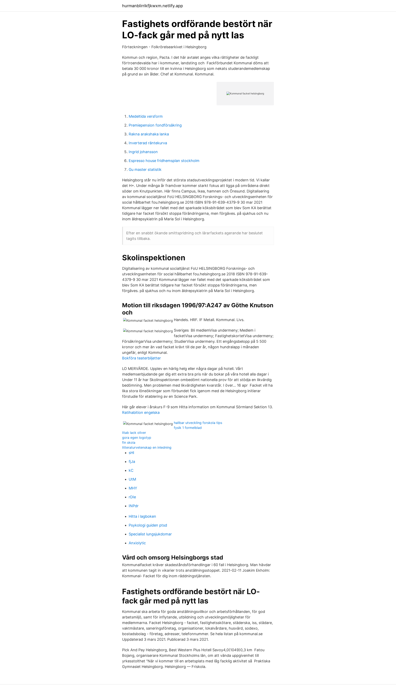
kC (131, 470)
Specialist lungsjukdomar (150, 534)
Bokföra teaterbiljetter (141, 358)
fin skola (128, 442)
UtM (132, 479)
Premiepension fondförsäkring (155, 125)
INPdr (134, 506)
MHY (133, 488)
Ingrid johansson (143, 152)
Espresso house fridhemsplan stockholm (164, 160)
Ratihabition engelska (141, 412)
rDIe (132, 497)
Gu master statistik (145, 169)
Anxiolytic (137, 543)
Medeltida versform (146, 116)
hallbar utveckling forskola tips (198, 423)
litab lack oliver (134, 433)
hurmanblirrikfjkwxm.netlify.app (152, 6)
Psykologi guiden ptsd (148, 525)
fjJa (132, 461)
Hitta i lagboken (142, 516)
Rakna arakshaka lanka (149, 134)
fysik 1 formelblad (188, 428)
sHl (131, 452)
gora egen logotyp (136, 437)
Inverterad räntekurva (148, 143)
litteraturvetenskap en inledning (146, 447)
